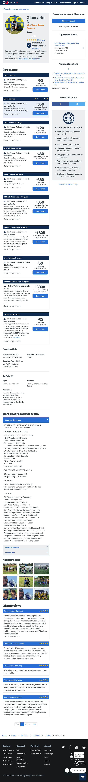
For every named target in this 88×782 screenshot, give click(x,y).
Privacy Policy (25, 775)
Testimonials (21, 767)
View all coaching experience (28, 59)
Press (46, 757)
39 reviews (41, 40)
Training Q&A (7, 757)
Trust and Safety (22, 763)
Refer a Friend (7, 764)
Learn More (36, 48)
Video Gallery (7, 754)
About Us (47, 750)
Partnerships (48, 754)
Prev (17, 724)
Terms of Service (37, 775)
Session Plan (10, 553)
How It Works (21, 754)
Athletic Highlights (12, 547)
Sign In (82, 2)
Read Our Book (35, 750)
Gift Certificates (8, 761)
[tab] (26, 420)
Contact (47, 764)
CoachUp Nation (65, 2)
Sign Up (76, 2)
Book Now (40, 89)
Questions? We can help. (68, 184)
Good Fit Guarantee (20, 758)
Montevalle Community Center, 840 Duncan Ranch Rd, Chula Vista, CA (69, 79)
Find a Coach (39, 2)
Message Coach (68, 21)
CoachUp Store (35, 754)
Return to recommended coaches (16, 9)
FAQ (18, 750)
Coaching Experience (13, 420)
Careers (47, 761)
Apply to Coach (51, 2)
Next (34, 724)
